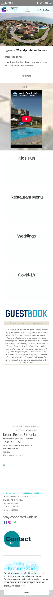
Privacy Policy (12, 448)
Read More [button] (20, 586)
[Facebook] (37, 3)
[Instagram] (41, 3)
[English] (50, 3)
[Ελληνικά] (46, 3)
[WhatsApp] (26, 8)
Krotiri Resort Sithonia (10, 9)
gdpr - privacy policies (27, 430)
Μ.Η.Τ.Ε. (6, 452)
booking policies (32, 427)
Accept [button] (26, 592)
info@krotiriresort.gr (12, 442)
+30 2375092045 (12, 507)
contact (18, 427)
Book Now (42, 10)
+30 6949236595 (12, 510)
